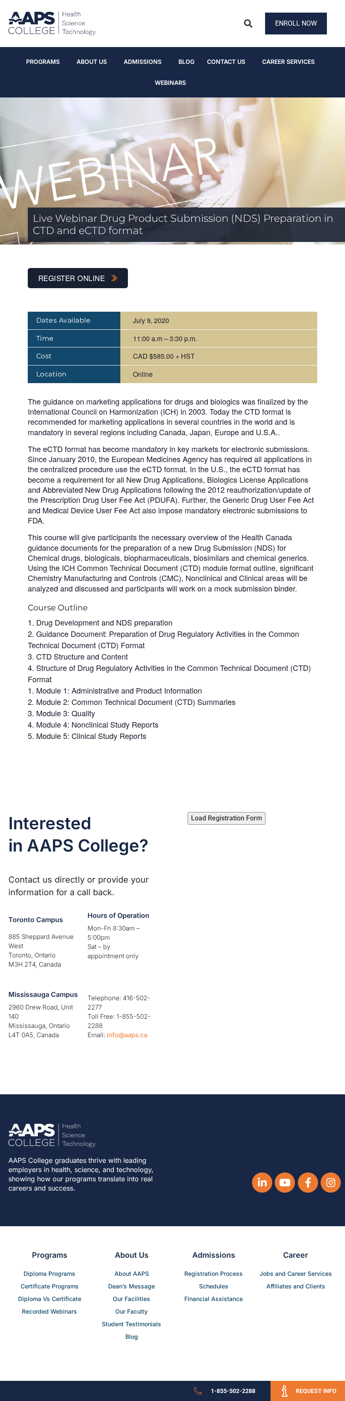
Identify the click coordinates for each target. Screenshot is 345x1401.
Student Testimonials (131, 1323)
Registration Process (213, 1273)
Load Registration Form (226, 818)
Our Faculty (131, 1311)
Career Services (288, 61)
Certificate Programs (50, 1286)
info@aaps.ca (127, 1035)
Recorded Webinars (49, 1311)
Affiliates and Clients (295, 1286)
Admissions (143, 61)
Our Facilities (131, 1298)
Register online (72, 278)
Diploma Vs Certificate (49, 1298)
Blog (186, 61)
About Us (92, 61)
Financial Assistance (213, 1298)
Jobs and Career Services (296, 1273)
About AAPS (131, 1273)
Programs (43, 61)
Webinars (170, 82)
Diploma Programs (49, 1273)
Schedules (213, 1286)
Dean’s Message (131, 1286)
